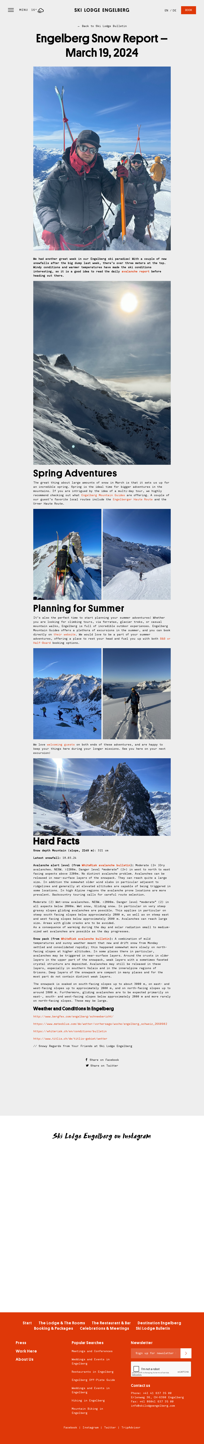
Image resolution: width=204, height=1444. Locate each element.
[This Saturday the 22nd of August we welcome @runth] (164, 1202)
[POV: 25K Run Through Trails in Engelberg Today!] (102, 1202)
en (166, 10)
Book (188, 10)
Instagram (90, 1427)
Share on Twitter (103, 1065)
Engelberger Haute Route (133, 499)
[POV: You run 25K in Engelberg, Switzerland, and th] (40, 1202)
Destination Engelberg (159, 1323)
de (174, 10)
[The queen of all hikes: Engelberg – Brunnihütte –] (40, 1167)
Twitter (110, 1427)
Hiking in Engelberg (88, 1400)
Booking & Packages (53, 1328)
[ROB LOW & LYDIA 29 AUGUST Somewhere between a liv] (102, 1167)
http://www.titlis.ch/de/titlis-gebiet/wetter (70, 1038)
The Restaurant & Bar (111, 1323)
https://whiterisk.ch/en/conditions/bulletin (70, 1031)
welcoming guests (61, 744)
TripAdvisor (130, 1427)
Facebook (70, 1427)
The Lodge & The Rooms (62, 1323)
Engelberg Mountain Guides (103, 495)
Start (27, 1323)
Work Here (26, 1351)
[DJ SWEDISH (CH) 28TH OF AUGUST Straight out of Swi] (164, 1167)
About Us (24, 1359)
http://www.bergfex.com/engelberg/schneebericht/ (73, 1016)
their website (65, 634)
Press (21, 1343)
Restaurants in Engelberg (93, 1371)
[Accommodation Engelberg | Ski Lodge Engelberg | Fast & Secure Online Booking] (102, 10)
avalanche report (135, 271)
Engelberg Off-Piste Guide (93, 1380)
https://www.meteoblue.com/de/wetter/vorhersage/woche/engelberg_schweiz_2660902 (100, 1024)
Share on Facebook (103, 1060)
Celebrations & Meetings (104, 1328)
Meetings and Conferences (92, 1351)
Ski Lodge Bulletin (153, 1328)
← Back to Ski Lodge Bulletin (102, 26)
